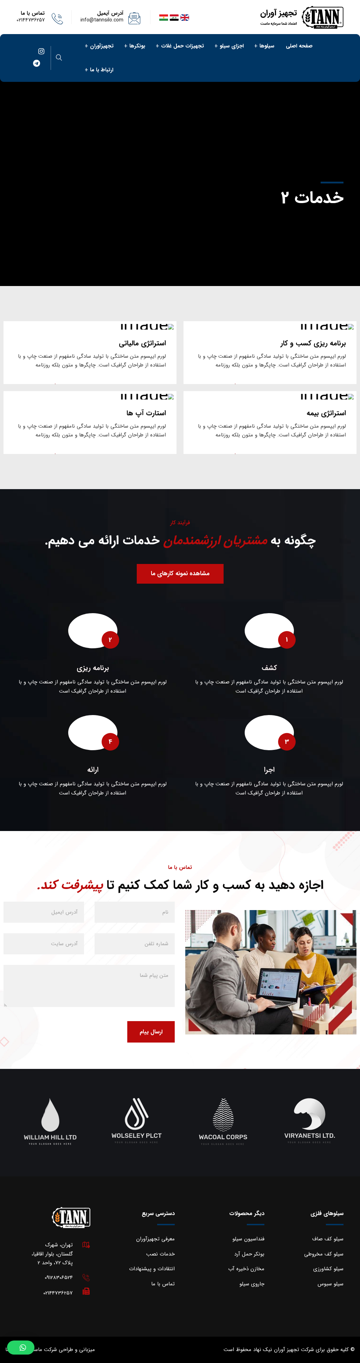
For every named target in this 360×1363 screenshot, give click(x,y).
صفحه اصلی (299, 46)
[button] (20, 1348)
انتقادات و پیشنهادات (152, 1269)
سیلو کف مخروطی (323, 1254)
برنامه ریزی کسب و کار (313, 343)
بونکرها (137, 46)
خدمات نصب (160, 1254)
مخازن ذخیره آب (246, 1269)
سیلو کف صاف (327, 1239)
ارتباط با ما (101, 70)
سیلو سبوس (330, 1284)
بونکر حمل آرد (249, 1254)
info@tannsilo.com (102, 20)
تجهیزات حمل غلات (182, 46)
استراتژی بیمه (326, 413)
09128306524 (59, 1277)
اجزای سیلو (232, 46)
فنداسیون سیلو (248, 1239)
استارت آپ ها (146, 413)
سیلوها (266, 46)
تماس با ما (163, 1284)
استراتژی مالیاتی (142, 343)
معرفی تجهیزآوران (155, 1239)
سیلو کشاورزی (328, 1269)
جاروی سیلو (251, 1284)
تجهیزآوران (102, 46)
